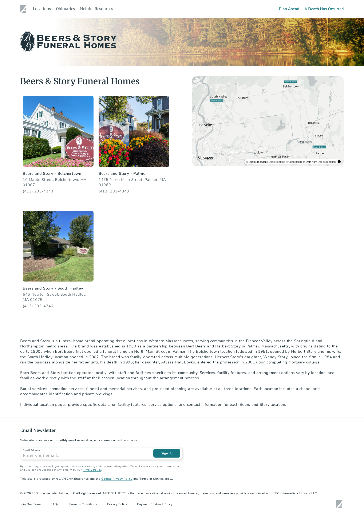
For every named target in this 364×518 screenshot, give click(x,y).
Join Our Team (30, 504)
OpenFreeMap (277, 161)
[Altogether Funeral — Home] (24, 9)
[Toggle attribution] (339, 161)
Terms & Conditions (83, 504)
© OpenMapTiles (295, 161)
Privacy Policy (92, 469)
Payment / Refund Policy (154, 504)
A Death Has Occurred (324, 8)
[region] (268, 121)
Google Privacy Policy (116, 479)
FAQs (55, 504)
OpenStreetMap (327, 161)
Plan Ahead (289, 8)
